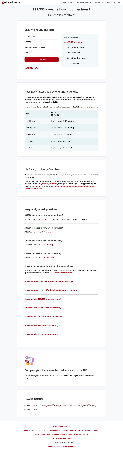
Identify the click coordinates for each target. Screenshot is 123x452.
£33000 (42, 405)
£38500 (92, 405)
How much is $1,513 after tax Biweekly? (44, 316)
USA (37, 434)
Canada (43, 434)
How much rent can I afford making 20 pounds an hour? (52, 290)
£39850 (80, 186)
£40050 (92, 186)
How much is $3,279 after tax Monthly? (43, 308)
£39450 (56, 186)
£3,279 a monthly (48, 257)
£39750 (74, 186)
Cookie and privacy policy (57, 446)
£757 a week (46, 232)
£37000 (78, 405)
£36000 (71, 405)
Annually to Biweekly (60, 430)
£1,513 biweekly (47, 245)
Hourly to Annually (45, 430)
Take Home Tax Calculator (102, 2)
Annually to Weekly (77, 430)
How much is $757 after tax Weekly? (42, 325)
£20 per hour (46, 219)
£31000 (28, 405)
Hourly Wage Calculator (84, 2)
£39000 (28, 409)
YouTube (66, 426)
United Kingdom (53, 434)
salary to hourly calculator (47, 184)
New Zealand (78, 434)
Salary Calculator (68, 2)
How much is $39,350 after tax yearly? (43, 299)
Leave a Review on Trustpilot (61, 438)
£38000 (85, 405)
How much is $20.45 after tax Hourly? (43, 334)
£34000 (49, 405)
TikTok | (58, 426)
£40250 (33, 189)
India (86, 434)
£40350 (39, 189)
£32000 (35, 405)
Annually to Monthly (92, 430)
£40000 (35, 409)
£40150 (27, 189)
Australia (69, 434)
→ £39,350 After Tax (32, 68)
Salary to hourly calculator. (63, 273)
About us (71, 446)
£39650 (68, 186)
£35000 (64, 405)
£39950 (86, 186)
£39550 (62, 186)
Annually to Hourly (30, 430)
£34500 (56, 405)
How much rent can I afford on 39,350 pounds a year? (51, 281)
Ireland (62, 434)
